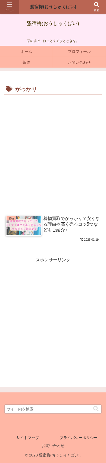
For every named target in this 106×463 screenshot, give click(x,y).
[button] (96, 409)
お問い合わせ (53, 445)
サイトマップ (27, 437)
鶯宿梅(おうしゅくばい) (53, 6)
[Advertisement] (53, 152)
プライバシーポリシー (79, 437)
